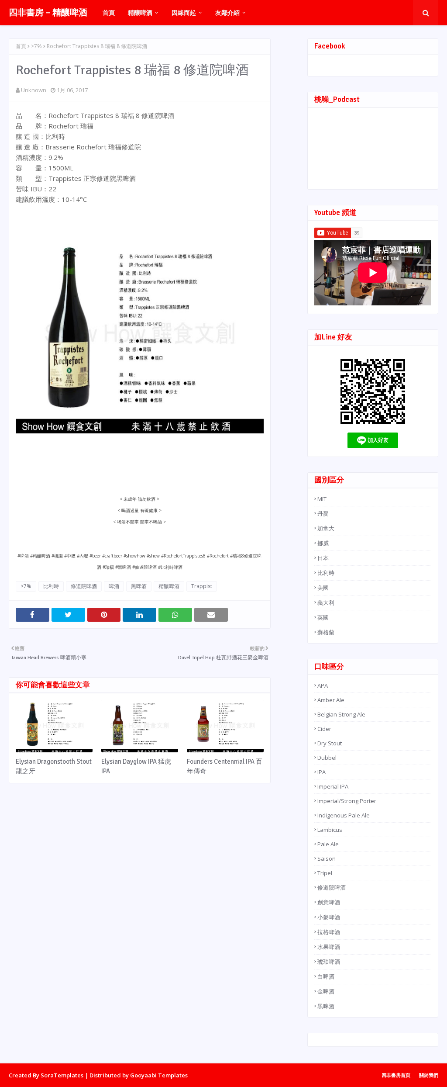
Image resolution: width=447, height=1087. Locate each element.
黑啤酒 (139, 586)
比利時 (51, 586)
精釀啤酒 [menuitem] (140, 12)
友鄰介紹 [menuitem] (227, 12)
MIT (322, 499)
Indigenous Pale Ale (343, 815)
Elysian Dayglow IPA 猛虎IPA (136, 766)
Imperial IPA (332, 786)
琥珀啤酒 (328, 962)
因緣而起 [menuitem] (184, 12)
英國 (323, 617)
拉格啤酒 (328, 932)
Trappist (201, 586)
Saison (326, 858)
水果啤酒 (328, 947)
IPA (321, 772)
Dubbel (327, 758)
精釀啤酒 (168, 586)
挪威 (323, 543)
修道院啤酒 (84, 586)
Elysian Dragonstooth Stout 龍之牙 (54, 766)
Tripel (324, 873)
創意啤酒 (328, 902)
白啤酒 (325, 976)
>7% (36, 46)
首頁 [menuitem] (109, 12)
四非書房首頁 (396, 1075)
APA (322, 685)
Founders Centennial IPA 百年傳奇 (224, 766)
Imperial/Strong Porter (346, 801)
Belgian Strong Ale (341, 714)
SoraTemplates (62, 1075)
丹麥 (323, 513)
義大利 (325, 602)
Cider (324, 729)
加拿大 (325, 528)
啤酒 (114, 586)
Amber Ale (330, 700)
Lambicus (329, 830)
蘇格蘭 (325, 632)
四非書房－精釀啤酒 (48, 12)
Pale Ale (328, 844)
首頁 (21, 46)
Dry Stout (329, 743)
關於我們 (428, 1075)
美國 (323, 588)
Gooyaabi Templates (159, 1075)
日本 (323, 558)
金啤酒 (325, 991)
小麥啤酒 (328, 917)
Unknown (33, 90)
